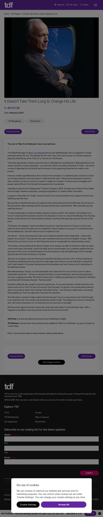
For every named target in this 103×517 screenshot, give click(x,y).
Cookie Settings (28, 504)
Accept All (63, 504)
